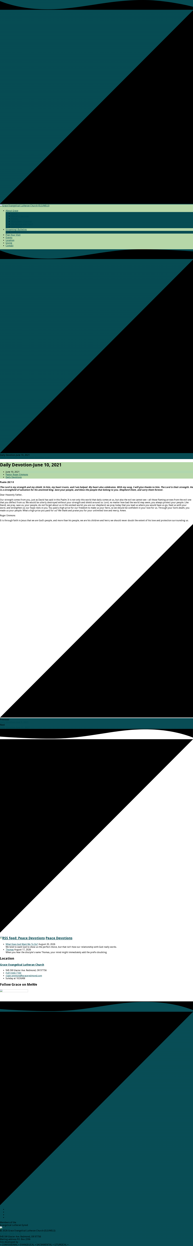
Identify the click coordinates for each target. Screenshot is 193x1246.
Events (9, 237)
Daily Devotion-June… (40, 457)
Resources (16, 226)
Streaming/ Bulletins (16, 229)
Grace (14, 213)
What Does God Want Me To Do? (22, 944)
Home (3, 457)
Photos (14, 218)
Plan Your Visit (13, 235)
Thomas (10, 949)
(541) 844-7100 (13, 973)
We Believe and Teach (22, 224)
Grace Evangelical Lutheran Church (22, 964)
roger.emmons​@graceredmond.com (24, 975)
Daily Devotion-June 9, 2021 (14, 722)
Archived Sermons (20, 232)
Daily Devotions (21, 457)
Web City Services (28, 1242)
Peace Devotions (59, 938)
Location (10, 240)
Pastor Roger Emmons (17, 474)
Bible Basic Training (21, 221)
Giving (9, 243)
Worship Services (20, 216)
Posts (9, 457)
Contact (9, 245)
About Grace (12, 210)
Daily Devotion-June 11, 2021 (15, 727)
